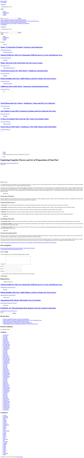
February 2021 (6, 406)
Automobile (5, 416)
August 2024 (6, 363)
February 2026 (6, 342)
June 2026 (5, 337)
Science (4, 449)
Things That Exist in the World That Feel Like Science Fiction (13, 22)
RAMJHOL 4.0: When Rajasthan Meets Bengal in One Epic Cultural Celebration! (28, 308)
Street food (54, 242)
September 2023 (6, 376)
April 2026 (5, 339)
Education (5, 423)
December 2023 (6, 373)
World (4, 454)
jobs (4, 440)
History (31, 242)
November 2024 (6, 360)
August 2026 (6, 335)
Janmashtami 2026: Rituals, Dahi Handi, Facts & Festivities (21, 300)
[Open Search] (1, 17)
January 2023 (6, 386)
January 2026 (6, 343)
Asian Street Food (12, 242)
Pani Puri (46, 242)
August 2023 (6, 377)
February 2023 (6, 384)
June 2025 (5, 351)
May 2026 (5, 338)
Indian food (35, 242)
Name (2, 266)
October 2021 (6, 403)
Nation (4, 445)
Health (4, 15)
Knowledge (5, 441)
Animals (5, 415)
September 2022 (6, 390)
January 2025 (6, 357)
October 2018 (6, 409)
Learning (5, 442)
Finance (4, 428)
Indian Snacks (41, 242)
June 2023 (5, 380)
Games (4, 432)
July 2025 (5, 350)
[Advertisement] (42, 141)
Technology (5, 453)
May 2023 (5, 381)
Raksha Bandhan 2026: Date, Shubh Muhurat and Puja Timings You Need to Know (28, 78)
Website (2, 271)
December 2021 (6, 401)
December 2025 (6, 344)
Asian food (6, 242)
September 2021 (6, 405)
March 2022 (5, 398)
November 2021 (6, 402)
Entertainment (6, 12)
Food (4, 156)
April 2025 (5, 354)
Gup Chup (27, 242)
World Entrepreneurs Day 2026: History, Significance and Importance (15, 23)
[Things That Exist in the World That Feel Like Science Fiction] (5, 60)
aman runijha (3, 295)
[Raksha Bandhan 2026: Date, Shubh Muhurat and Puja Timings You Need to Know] (5, 75)
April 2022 (5, 396)
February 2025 (6, 356)
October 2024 (6, 361)
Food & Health (6, 430)
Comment (3, 264)
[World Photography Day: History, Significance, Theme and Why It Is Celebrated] (8, 100)
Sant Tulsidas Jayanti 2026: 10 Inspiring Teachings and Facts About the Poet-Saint (28, 111)
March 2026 (5, 341)
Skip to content (4, 1)
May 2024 (5, 367)
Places (4, 448)
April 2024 (5, 368)
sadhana (2, 287)
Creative (5, 421)
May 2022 (5, 395)
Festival (4, 427)
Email (2, 268)
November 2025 (6, 345)
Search (2, 312)
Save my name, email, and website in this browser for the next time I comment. (18, 273)
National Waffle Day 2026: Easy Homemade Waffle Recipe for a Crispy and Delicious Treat (20, 21)
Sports (4, 452)
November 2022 (6, 388)
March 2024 (5, 369)
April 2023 (5, 382)
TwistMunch (3, 4)
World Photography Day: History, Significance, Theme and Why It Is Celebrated (28, 103)
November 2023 (6, 374)
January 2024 (6, 371)
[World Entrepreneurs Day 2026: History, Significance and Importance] (9, 67)
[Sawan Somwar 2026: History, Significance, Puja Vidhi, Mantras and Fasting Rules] (7, 123)
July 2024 (5, 364)
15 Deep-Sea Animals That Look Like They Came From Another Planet (25, 119)
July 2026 (5, 336)
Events (4, 426)
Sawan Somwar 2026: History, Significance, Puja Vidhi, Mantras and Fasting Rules (28, 127)
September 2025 (6, 348)
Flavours (18, 242)
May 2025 (5, 352)
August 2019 (6, 408)
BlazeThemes (20, 456)
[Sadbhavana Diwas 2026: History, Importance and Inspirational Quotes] (7, 83)
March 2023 (5, 383)
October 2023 (6, 375)
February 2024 (6, 370)
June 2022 (5, 394)
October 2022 (6, 389)
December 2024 (6, 358)
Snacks (50, 242)
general (4, 433)
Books (4, 419)
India (4, 438)
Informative (5, 439)
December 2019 (6, 407)
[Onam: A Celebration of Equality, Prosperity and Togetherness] (5, 44)
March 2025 (5, 355)
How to (4, 436)
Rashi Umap (3, 163)
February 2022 (6, 399)
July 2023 (5, 379)
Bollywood (5, 417)
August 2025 (6, 349)
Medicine (5, 443)
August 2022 (6, 392)
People (4, 447)
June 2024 (5, 365)
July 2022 (5, 393)
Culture (4, 422)
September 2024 (6, 362)
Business (5, 13)
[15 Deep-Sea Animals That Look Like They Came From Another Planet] (5, 116)
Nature (4, 446)
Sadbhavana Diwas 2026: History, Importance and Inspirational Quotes (24, 86)
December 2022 (6, 387)
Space (4, 451)
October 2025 (6, 346)
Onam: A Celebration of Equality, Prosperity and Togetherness (13, 19)
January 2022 (6, 400)
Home (4, 11)
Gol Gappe (22, 242)
